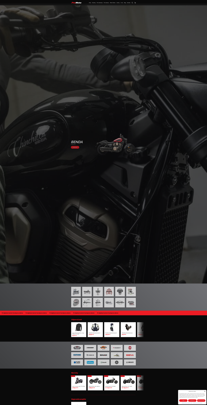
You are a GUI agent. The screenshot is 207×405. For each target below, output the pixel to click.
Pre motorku (106, 2)
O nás (122, 2)
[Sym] (130, 348)
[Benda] (130, 362)
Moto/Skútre (112, 2)
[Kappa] (103, 348)
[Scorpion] (117, 355)
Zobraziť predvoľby (201, 400)
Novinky (94, 2)
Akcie (90, 2)
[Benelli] (103, 362)
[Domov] (76, 3)
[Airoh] (77, 348)
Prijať (183, 400)
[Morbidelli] (117, 362)
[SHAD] (103, 355)
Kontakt (128, 2)
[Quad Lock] (77, 362)
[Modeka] (117, 348)
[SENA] (130, 355)
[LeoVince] (90, 362)
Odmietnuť (192, 400)
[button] (204, 391)
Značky (118, 2)
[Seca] (90, 355)
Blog (125, 2)
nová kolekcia (76, 147)
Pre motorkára (100, 2)
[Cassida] (90, 348)
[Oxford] (77, 355)
